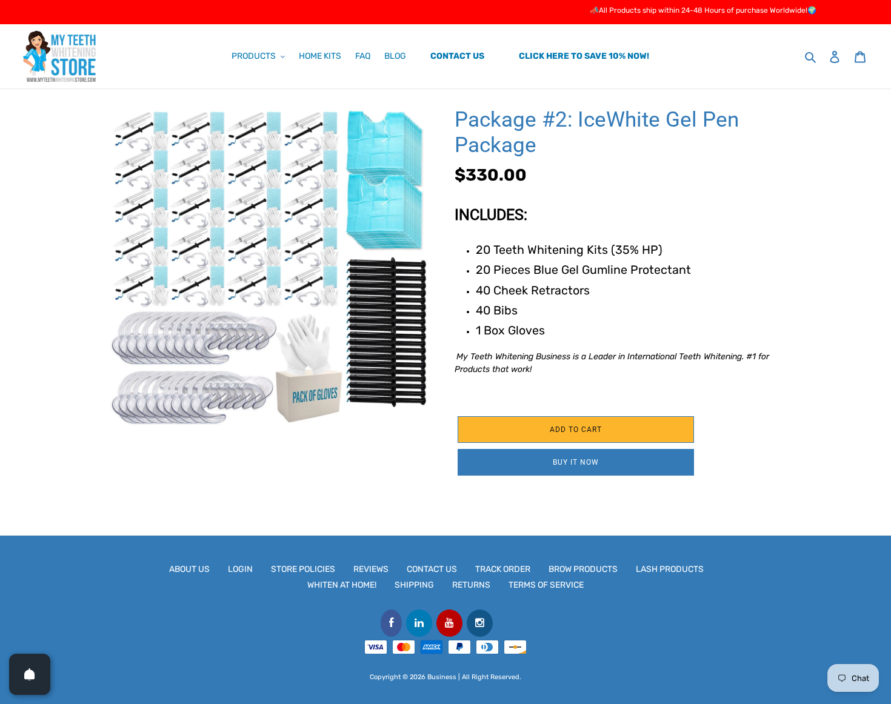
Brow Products (583, 569)
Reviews (371, 569)
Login (240, 569)
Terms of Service (546, 585)
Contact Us (432, 569)
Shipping (414, 585)
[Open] (29, 674)
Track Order (502, 569)
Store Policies (303, 569)
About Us (189, 569)
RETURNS (471, 585)
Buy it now (576, 462)
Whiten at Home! (341, 585)
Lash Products (670, 569)
